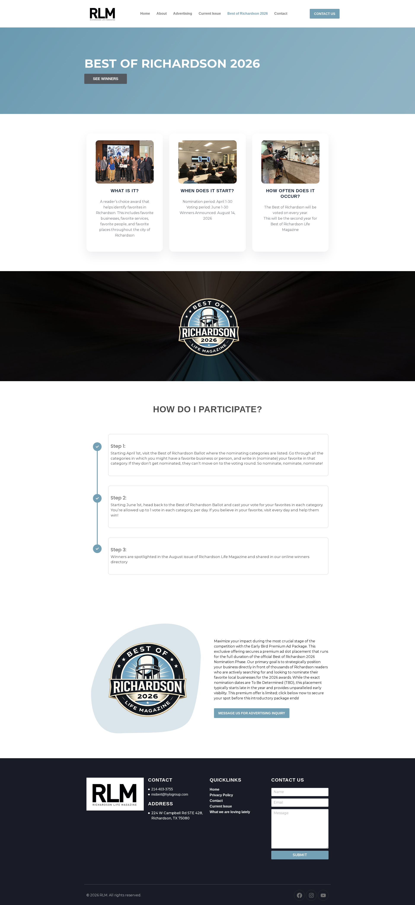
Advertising (182, 13)
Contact (280, 13)
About (161, 13)
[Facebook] (299, 895)
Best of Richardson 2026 (247, 13)
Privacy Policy (221, 795)
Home (145, 13)
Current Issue (210, 13)
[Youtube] (323, 895)
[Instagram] (311, 895)
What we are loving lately (230, 812)
